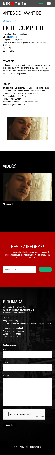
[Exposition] (41, 3)
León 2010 (13, 36)
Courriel (5, 362)
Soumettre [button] (45, 269)
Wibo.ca (38, 446)
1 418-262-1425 (8, 317)
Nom (4, 349)
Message (6, 375)
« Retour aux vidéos (10, 21)
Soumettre (10, 425)
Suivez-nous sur (13, 328)
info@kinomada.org (10, 320)
